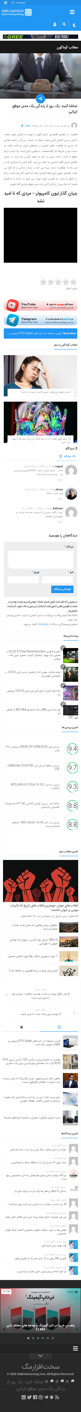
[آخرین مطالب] (59, 1028)
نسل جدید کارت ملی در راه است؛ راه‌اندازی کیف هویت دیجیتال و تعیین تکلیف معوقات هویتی (31, 1099)
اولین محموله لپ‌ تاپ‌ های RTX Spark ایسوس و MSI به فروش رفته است (35, 335)
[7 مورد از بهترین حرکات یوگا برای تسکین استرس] (68, 956)
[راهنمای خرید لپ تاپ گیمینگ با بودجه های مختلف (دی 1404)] (40, 1310)
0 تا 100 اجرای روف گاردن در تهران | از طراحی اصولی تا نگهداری (33, 942)
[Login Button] (54, 24)
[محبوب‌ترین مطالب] (21, 1028)
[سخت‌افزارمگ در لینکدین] (24, 1397)
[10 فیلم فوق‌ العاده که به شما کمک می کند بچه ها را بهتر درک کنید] (40, 422)
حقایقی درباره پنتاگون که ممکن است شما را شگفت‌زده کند (35, 927)
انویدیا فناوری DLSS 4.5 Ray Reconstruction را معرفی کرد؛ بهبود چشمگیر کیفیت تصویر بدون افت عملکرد (33, 655)
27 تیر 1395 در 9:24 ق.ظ (38, 490)
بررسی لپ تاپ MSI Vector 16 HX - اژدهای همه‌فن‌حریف (35, 824)
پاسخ (60, 480)
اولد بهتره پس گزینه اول (54, 1245)
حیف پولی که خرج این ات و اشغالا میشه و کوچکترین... (37, 1162)
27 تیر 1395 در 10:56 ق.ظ (37, 466)
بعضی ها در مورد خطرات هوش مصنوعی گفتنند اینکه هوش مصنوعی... (35, 1232)
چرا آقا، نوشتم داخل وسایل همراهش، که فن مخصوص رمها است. (36, 1177)
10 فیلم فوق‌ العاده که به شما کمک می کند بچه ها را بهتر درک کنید (41, 441)
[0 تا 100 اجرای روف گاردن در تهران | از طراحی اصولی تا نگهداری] (68, 941)
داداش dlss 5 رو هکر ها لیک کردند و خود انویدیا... (39, 1191)
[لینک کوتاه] (22, 126)
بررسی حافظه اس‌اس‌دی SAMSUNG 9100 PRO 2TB (33, 768)
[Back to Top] (40, 1356)
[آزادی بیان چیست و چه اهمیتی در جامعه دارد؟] (68, 971)
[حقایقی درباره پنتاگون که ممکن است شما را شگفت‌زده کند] (68, 927)
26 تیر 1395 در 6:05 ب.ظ (35, 508)
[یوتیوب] (40, 305)
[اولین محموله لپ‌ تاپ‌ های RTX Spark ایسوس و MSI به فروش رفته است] (70, 1042)
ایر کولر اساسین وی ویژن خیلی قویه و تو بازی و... (40, 1271)
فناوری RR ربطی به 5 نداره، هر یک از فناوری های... (39, 1258)
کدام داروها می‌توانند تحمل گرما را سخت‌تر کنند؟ (46, 392)
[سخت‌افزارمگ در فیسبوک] (35, 1397)
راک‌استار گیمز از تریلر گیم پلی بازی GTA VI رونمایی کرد (33, 693)
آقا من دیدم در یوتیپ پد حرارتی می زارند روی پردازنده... (36, 1204)
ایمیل (35, 572)
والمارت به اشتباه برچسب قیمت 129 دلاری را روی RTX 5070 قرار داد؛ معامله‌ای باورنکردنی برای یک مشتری (31, 1062)
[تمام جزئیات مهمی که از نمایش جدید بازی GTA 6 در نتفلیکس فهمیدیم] (70, 674)
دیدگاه (65, 456)
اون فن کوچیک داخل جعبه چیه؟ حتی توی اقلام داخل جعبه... (34, 1217)
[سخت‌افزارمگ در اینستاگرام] (41, 1397)
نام (70, 572)
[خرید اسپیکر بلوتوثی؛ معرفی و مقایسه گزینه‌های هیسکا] (70, 1117)
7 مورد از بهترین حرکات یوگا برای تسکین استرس (32, 956)
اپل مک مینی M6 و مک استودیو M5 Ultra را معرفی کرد (33, 712)
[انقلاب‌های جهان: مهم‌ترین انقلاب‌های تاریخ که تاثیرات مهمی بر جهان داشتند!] (40, 881)
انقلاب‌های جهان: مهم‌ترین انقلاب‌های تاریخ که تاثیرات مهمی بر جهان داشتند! (44, 908)
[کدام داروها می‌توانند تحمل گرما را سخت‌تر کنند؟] (40, 375)
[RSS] (57, 1397)
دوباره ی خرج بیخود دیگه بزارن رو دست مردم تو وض (38, 1149)
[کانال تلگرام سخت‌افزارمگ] (46, 1397)
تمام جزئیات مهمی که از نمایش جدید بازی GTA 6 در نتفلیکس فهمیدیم (32, 674)
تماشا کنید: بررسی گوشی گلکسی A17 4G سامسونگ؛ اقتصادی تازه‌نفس (32, 805)
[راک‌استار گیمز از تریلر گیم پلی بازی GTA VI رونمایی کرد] (70, 693)
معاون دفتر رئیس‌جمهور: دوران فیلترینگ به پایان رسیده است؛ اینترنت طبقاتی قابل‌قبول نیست (31, 1080)
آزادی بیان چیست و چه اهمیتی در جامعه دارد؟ (33, 971)
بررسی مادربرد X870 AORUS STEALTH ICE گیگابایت (35, 787)
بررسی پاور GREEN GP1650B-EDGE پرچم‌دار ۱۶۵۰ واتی (32, 749)
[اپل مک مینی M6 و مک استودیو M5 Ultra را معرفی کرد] (70, 711)
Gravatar (43, 624)
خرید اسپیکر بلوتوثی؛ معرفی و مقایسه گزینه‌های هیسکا (32, 1118)
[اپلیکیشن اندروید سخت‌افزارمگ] (51, 1397)
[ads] (40, 37)
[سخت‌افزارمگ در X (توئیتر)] (29, 1397)
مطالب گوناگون (67, 47)
